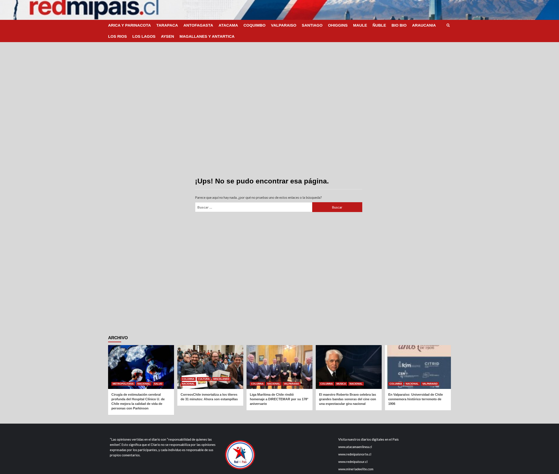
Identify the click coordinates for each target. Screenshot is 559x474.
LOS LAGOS (143, 36)
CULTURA (204, 379)
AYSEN (167, 36)
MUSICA (341, 383)
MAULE (360, 25)
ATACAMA (228, 25)
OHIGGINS (338, 25)
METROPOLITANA (123, 383)
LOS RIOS (117, 36)
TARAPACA (167, 25)
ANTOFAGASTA (198, 25)
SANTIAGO (312, 25)
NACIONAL (143, 383)
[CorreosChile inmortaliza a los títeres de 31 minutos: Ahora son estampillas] (210, 367)
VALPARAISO (283, 25)
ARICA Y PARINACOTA (129, 25)
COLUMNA (188, 379)
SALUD (158, 383)
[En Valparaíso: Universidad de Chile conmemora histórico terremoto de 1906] (418, 367)
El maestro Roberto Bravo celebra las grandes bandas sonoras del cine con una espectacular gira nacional (347, 399)
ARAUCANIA (424, 25)
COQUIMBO (254, 25)
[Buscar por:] (253, 207)
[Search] (448, 25)
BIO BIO (399, 25)
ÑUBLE (379, 25)
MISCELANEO (221, 379)
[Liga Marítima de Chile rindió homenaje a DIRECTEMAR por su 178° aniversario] (279, 367)
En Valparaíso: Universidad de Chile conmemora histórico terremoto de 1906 (415, 399)
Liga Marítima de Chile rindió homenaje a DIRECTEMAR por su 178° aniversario (279, 399)
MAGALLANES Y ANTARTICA (207, 36)
